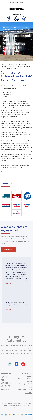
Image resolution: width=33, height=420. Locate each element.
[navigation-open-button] (2, 4)
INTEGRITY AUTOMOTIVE (11, 27)
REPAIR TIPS (5, 386)
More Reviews (7, 249)
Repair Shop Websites (23, 403)
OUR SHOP (5, 377)
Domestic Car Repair (7, 172)
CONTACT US (5, 389)
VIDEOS (3, 380)
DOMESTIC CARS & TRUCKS (13, 32)
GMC (25, 32)
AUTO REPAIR (6, 383)
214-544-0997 (16, 156)
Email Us (28, 393)
